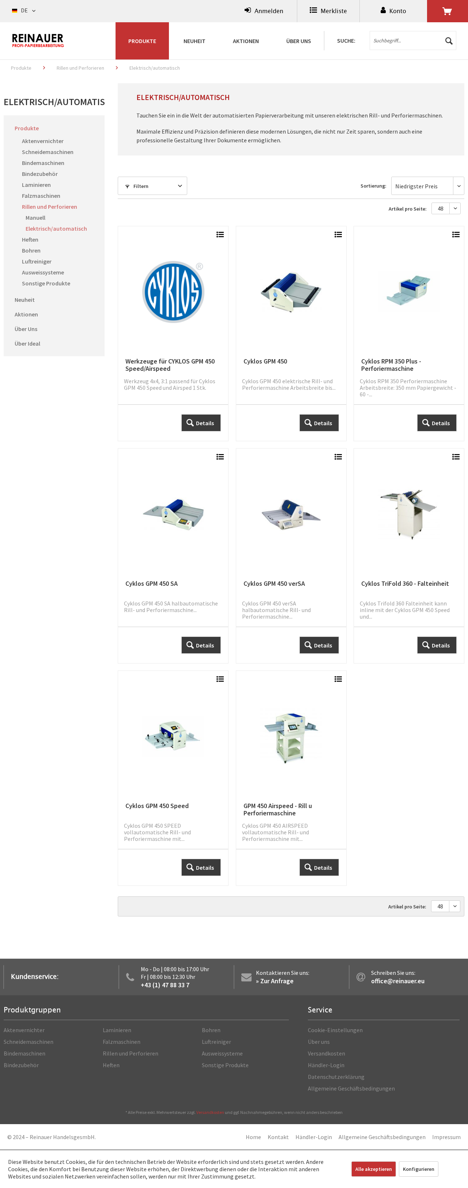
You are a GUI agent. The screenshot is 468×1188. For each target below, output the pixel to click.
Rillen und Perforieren (49, 206)
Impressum (446, 1137)
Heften (30, 239)
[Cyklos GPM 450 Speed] (173, 778)
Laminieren (36, 184)
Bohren (31, 250)
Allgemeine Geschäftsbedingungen (351, 1088)
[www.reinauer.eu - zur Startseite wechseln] (38, 40)
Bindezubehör (40, 173)
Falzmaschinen (41, 195)
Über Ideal (27, 343)
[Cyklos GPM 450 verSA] (291, 556)
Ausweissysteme (43, 272)
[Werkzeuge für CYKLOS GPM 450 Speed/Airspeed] (173, 333)
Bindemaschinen (43, 162)
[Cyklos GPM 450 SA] (173, 556)
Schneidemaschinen (47, 151)
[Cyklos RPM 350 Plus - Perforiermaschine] (409, 333)
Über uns (319, 1041)
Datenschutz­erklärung (336, 1076)
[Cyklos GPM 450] (291, 333)
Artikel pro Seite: (408, 208)
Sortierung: (373, 185)
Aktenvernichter (43, 141)
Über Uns (26, 328)
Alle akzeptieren (373, 1169)
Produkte (27, 128)
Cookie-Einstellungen (335, 1030)
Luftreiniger (37, 261)
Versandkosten (326, 1053)
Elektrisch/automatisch (56, 228)
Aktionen (26, 314)
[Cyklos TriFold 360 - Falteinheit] (409, 556)
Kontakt (278, 1137)
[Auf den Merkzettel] (220, 235)
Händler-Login (326, 1065)
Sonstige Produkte (46, 283)
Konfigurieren (418, 1169)
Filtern (140, 186)
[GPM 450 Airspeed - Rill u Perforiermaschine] (291, 778)
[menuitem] (264, 11)
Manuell (35, 217)
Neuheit (25, 299)
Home (253, 1137)
